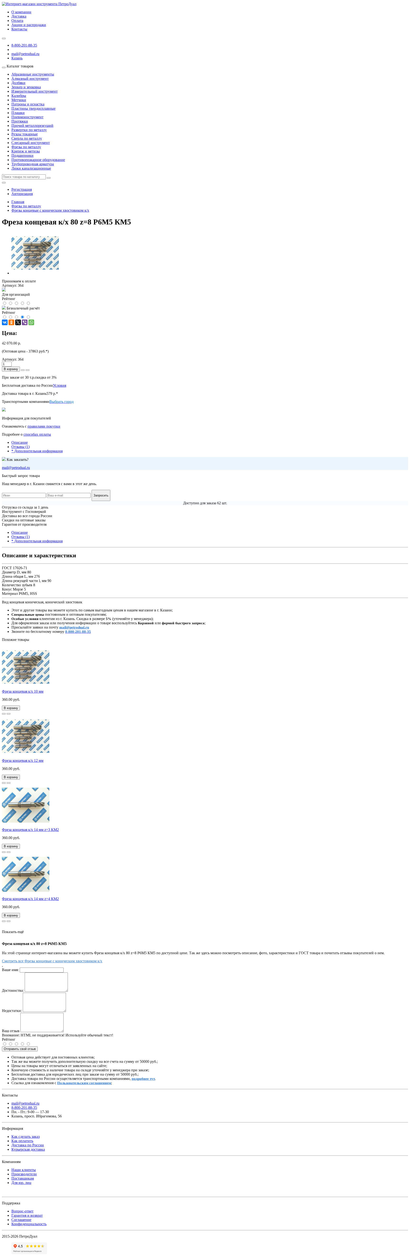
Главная (17, 202)
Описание (19, 442)
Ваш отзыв (10, 1031)
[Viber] (25, 322)
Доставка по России (27, 1145)
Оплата (17, 21)
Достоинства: (13, 990)
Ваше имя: (10, 970)
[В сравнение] (8, 714)
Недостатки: (12, 1011)
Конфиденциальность (29, 1224)
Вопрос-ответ (22, 1211)
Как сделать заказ (25, 1137)
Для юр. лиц (21, 1183)
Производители (24, 1174)
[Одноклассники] (11, 322)
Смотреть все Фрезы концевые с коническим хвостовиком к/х (52, 961)
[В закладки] (4, 714)
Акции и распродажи (28, 25)
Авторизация (22, 194)
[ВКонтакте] (5, 322)
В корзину (11, 369)
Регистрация (21, 189)
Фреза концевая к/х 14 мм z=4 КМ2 (30, 899)
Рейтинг (8, 1039)
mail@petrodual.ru (16, 468)
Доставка (18, 16)
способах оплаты (37, 434)
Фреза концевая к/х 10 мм (22, 691)
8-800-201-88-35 (24, 45)
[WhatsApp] (31, 322)
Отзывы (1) (20, 447)
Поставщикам (22, 1178)
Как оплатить (22, 1141)
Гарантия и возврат (27, 1215)
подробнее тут (143, 1079)
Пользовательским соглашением (84, 1083)
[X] (18, 322)
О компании (21, 12)
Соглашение (21, 1220)
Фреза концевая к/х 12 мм (22, 760)
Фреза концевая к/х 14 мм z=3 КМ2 (30, 830)
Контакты (19, 29)
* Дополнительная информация (37, 451)
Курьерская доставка (28, 1149)
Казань (17, 58)
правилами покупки (44, 426)
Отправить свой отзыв (20, 1049)
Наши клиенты (23, 1170)
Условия (59, 385)
